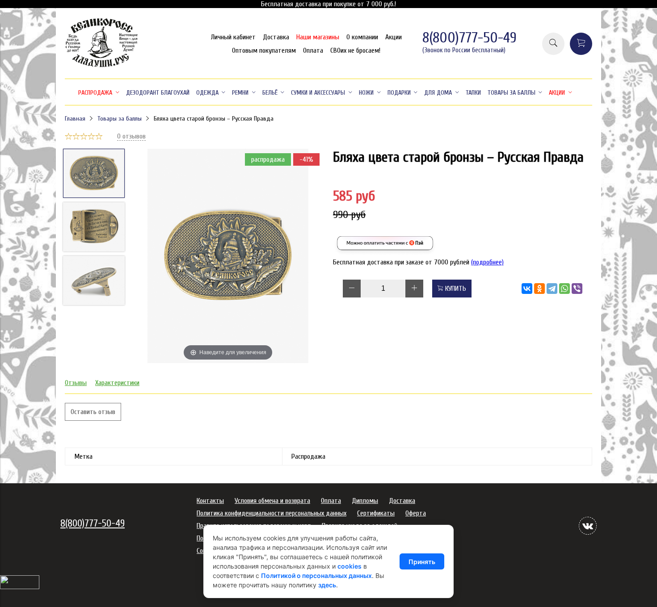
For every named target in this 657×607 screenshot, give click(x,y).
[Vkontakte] (588, 526)
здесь (327, 585)
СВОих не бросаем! (355, 50)
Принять (422, 561)
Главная (75, 118)
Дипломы (365, 501)
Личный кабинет (233, 37)
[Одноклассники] (539, 288)
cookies (349, 566)
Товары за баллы (119, 118)
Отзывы (76, 383)
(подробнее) (487, 262)
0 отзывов (131, 136)
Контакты (210, 501)
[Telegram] (552, 288)
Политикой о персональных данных (316, 575)
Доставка (276, 37)
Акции (393, 37)
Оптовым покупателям (264, 50)
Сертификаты (376, 513)
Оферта (415, 513)
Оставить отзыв (93, 412)
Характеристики (117, 383)
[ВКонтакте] (527, 288)
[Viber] (577, 288)
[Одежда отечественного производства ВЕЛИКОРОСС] (102, 66)
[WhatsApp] (564, 288)
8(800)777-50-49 (469, 37)
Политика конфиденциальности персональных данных (271, 513)
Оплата (313, 50)
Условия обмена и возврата (272, 501)
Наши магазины (317, 37)
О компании (362, 37)
